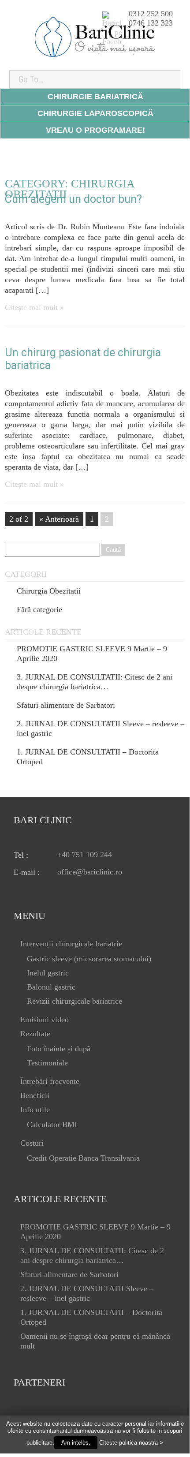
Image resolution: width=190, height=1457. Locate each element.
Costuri (32, 1143)
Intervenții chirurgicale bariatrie (71, 943)
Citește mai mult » (34, 307)
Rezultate (35, 1033)
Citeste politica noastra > (131, 1442)
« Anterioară (59, 519)
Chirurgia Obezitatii (49, 591)
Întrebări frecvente (49, 1081)
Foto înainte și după (58, 1048)
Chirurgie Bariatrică (95, 96)
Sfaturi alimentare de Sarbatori (66, 705)
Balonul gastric (51, 987)
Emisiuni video (44, 1019)
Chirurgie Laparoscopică (95, 113)
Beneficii (34, 1095)
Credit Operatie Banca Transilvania (83, 1158)
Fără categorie (39, 609)
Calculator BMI (52, 1124)
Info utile (35, 1109)
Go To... (31, 79)
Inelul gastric (48, 972)
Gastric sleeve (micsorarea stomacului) (89, 958)
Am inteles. (75, 1442)
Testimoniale (47, 1062)
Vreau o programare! (95, 130)
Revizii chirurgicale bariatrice (74, 1001)
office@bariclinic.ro (89, 871)
